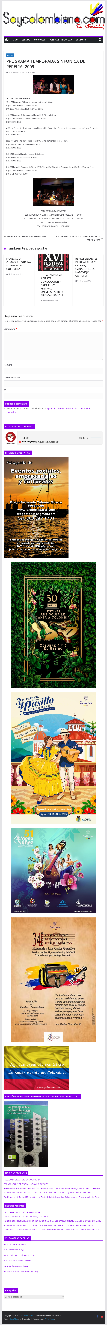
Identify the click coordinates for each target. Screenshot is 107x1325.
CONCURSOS (39, 40)
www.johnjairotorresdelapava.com (19, 1255)
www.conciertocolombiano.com (17, 1260)
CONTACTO (81, 40)
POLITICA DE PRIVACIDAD (61, 40)
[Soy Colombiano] (7, 40)
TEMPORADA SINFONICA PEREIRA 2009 (26, 236)
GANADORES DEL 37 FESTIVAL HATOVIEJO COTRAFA (26, 1184)
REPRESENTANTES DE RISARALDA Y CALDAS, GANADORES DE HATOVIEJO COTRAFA (86, 267)
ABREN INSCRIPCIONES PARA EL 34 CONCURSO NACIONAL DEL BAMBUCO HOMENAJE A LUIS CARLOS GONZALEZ (52, 1188)
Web (6, 390)
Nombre (8, 364)
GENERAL (26, 40)
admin (32, 72)
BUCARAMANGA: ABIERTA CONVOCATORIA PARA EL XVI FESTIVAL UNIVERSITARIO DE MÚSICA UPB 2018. (52, 285)
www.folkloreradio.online (15, 1244)
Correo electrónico (13, 377)
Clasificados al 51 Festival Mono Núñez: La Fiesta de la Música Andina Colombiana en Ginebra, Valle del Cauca (52, 1197)
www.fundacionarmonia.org (16, 1266)
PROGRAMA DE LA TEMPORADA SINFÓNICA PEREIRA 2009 (78, 238)
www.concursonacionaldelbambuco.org (21, 1271)
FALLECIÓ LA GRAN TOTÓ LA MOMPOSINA (22, 1179)
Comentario (10, 328)
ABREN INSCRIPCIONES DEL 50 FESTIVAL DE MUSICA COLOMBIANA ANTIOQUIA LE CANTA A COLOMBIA (48, 1192)
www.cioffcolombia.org (13, 1249)
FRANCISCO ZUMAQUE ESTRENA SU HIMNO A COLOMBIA (18, 264)
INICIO (15, 40)
